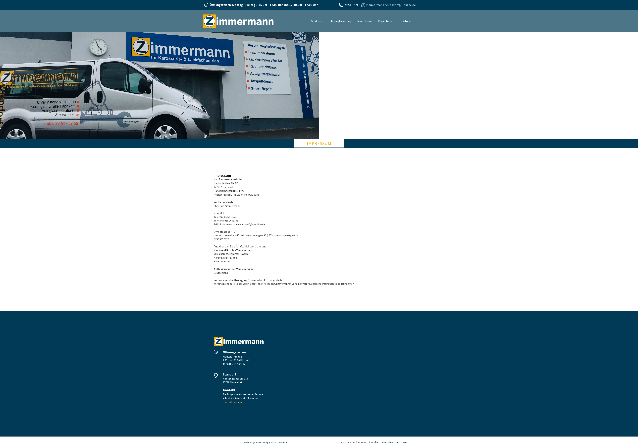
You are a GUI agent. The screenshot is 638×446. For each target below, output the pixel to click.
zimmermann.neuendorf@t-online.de (391, 5)
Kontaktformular (233, 402)
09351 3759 (351, 5)
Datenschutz (381, 442)
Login (404, 442)
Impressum (394, 442)
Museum (282, 442)
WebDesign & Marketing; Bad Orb (260, 442)
